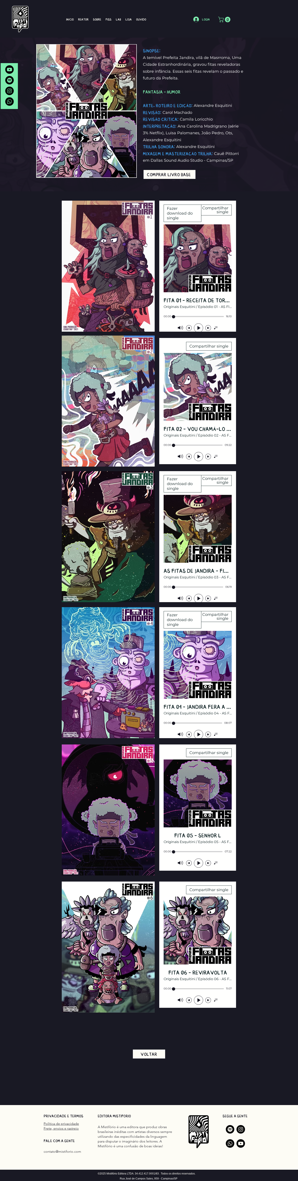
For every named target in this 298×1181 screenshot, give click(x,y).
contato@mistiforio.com (62, 1151)
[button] (225, 19)
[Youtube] (9, 69)
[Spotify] (9, 80)
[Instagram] (9, 91)
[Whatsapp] (9, 101)
